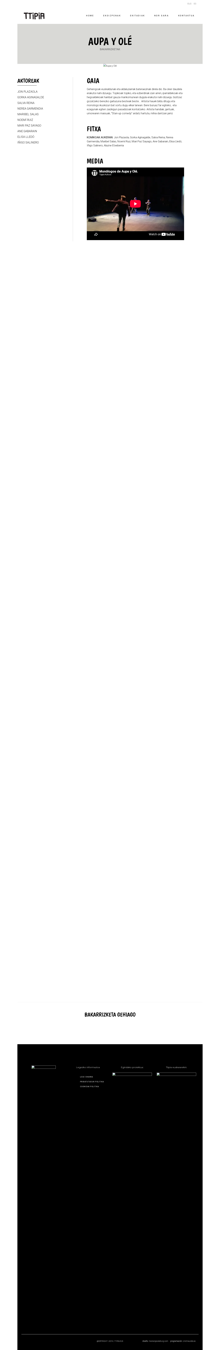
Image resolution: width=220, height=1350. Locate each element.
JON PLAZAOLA (27, 91)
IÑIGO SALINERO (28, 142)
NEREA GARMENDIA (30, 108)
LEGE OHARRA (86, 1077)
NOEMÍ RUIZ (25, 120)
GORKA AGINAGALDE (30, 97)
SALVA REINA (25, 103)
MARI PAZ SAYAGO (29, 125)
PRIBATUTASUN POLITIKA (92, 1082)
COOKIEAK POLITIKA (89, 1086)
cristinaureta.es (189, 1341)
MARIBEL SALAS (28, 114)
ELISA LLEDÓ (25, 136)
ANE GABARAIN (27, 131)
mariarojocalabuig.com (158, 1341)
